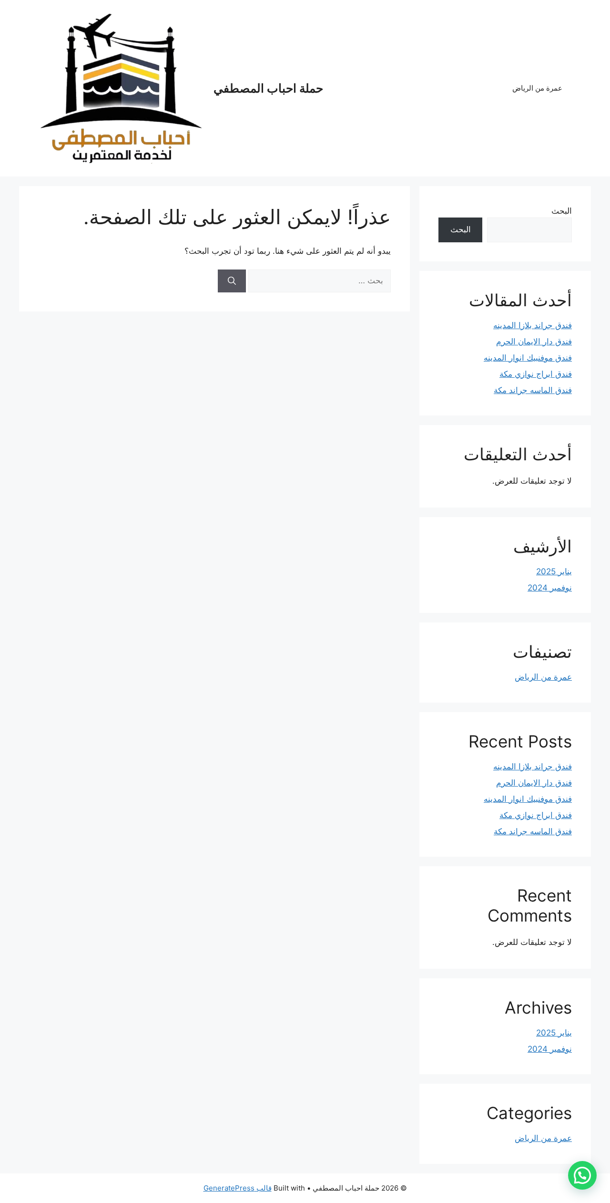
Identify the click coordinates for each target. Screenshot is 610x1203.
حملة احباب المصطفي (268, 88)
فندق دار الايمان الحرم (534, 341)
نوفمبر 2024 (550, 587)
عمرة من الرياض (537, 88)
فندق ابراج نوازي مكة (535, 374)
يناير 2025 (554, 571)
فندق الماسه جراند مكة (533, 390)
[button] (582, 1175)
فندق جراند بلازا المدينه (532, 325)
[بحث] (232, 281)
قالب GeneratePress (237, 1188)
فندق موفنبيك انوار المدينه (528, 358)
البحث (561, 211)
